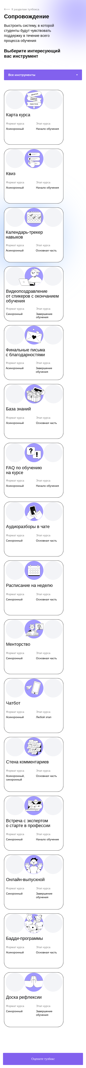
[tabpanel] (43, 563)
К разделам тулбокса (25, 9)
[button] (33, 117)
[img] (7, 9)
